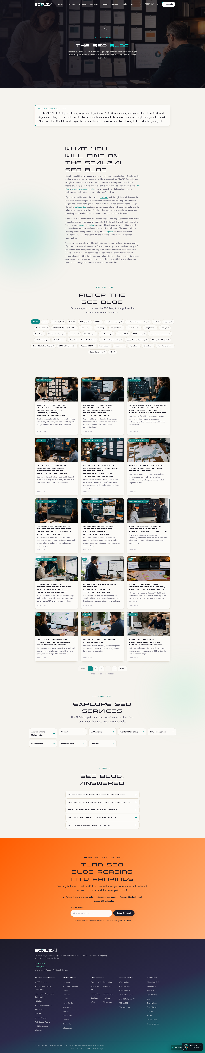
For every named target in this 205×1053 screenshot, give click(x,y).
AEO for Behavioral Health (64, 327)
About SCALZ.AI (153, 982)
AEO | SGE (57, 322)
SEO (98, 322)
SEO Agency (102, 731)
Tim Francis (151, 986)
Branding (148, 346)
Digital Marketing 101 (127, 999)
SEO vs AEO (139, 333)
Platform (105, 4)
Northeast (106, 998)
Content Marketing (56, 333)
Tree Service (67, 1015)
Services (61, 4)
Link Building (106, 333)
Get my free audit (124, 913)
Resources (94, 4)
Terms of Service (153, 1024)
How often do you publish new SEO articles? (99, 802)
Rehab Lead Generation (160, 333)
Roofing (66, 1011)
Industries (71, 4)
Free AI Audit (152, 1007)
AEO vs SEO (123, 1003)
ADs (112, 352)
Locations (82, 4)
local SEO (104, 197)
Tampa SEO (107, 982)
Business (168, 322)
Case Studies (42, 327)
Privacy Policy (152, 1019)
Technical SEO (73, 743)
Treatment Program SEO (111, 340)
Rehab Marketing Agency (43, 346)
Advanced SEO (87, 346)
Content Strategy (41, 1018)
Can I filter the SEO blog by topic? (92, 810)
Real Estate (67, 1024)
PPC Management (162, 731)
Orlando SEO (96, 982)
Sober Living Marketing (137, 340)
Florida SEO (95, 994)
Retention (134, 346)
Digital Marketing (114, 322)
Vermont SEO (108, 994)
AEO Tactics (59, 340)
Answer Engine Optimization (43, 733)
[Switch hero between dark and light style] (141, 4)
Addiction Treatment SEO (138, 322)
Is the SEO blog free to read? (89, 825)
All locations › (108, 1002)
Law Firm (66, 1019)
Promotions (119, 346)
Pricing (115, 4)
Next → (123, 669)
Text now (177, 1047)
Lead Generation (97, 352)
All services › (39, 1030)
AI (45, 322)
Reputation (104, 346)
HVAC (65, 999)
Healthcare (67, 982)
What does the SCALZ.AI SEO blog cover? (96, 795)
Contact (150, 1011)
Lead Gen (74, 333)
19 (115, 669)
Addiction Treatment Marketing (83, 340)
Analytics (39, 333)
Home (100, 29)
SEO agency (107, 231)
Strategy (165, 327)
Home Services (68, 1003)
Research (150, 990)
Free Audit (168, 4)
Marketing (100, 327)
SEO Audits (122, 333)
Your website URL (77, 907)
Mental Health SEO (160, 340)
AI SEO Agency (41, 982)
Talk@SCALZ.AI (40, 967)
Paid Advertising (165, 346)
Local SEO (86, 327)
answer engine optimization (84, 188)
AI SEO (73, 731)
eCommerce (67, 1028)
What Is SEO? (124, 982)
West (93, 1002)
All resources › (124, 1007)
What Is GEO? (124, 990)
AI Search (85, 322)
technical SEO (80, 206)
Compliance (150, 327)
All (35, 322)
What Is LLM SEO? (126, 994)
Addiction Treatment (70, 986)
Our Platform (152, 1003)
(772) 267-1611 (152, 4)
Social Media (133, 327)
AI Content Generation (43, 1005)
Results (124, 4)
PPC (156, 322)
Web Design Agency (43, 1022)
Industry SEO (116, 327)
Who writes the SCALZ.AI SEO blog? (92, 817)
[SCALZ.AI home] (44, 4)
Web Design (89, 333)
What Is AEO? (124, 986)
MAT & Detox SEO (67, 346)
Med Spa (66, 994)
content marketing (86, 225)
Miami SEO (107, 986)
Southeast (94, 998)
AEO (72, 322)
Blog (132, 4)
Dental (65, 990)
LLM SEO (38, 1001)
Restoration (67, 1007)
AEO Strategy (42, 340)
